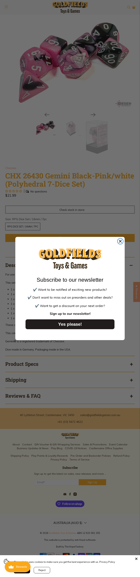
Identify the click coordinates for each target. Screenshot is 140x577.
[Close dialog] (120, 241)
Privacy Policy (107, 561)
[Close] (136, 559)
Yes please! (70, 324)
